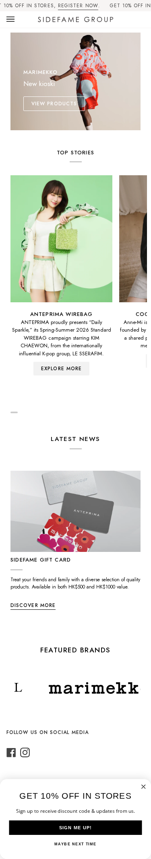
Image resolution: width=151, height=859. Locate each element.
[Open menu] (18, 19)
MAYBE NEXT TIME (75, 844)
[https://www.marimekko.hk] (92, 688)
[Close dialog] (143, 786)
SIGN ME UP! (75, 827)
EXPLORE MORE (61, 368)
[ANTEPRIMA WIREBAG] (61, 239)
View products (54, 103)
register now (78, 5)
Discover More (33, 605)
